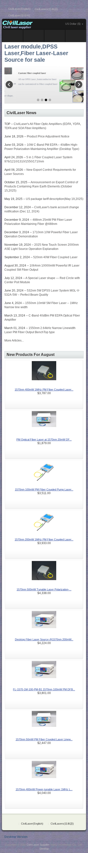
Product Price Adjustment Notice (48, 136)
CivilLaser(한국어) (19, 15)
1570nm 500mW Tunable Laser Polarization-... (44, 589)
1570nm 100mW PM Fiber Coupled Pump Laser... (44, 489)
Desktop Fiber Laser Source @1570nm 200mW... (44, 639)
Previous (10, 83)
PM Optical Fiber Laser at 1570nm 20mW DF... (44, 439)
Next (77, 83)
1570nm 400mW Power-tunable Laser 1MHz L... (44, 789)
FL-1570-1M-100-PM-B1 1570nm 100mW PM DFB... (44, 689)
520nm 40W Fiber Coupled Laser (55, 257)
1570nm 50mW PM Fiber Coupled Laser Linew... (44, 739)
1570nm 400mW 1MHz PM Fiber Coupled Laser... (44, 389)
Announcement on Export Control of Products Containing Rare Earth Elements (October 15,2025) (41, 186)
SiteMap (44, 848)
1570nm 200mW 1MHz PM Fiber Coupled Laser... (44, 539)
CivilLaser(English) (19, 8)
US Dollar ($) (73, 23)
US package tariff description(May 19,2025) (54, 198)
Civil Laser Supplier (38, 844)
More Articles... (14, 340)
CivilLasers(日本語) (46, 9)
